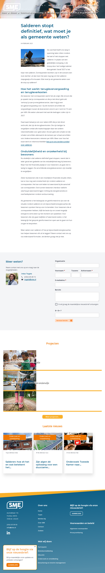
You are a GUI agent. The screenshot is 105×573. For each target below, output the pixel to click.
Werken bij (42, 519)
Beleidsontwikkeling (45, 551)
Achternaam (87, 271)
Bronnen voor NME (13, 403)
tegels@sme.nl (30, 279)
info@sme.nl (11, 528)
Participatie (42, 547)
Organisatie (60, 261)
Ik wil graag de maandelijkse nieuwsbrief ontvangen (78, 304)
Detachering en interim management (52, 563)
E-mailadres (60, 280)
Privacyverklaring (76, 533)
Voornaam (60, 271)
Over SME (41, 523)
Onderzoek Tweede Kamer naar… (77, 463)
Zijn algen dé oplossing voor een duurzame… (46, 464)
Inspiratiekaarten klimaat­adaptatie (21, 362)
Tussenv (74, 271)
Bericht (58, 290)
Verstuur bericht (62, 320)
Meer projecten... (52, 417)
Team (40, 515)
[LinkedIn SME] (9, 532)
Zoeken (40, 531)
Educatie (41, 555)
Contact (41, 527)
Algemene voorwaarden (79, 529)
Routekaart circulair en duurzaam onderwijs (26, 382)
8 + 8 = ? (58, 310)
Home (40, 511)
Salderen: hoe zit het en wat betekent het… (17, 464)
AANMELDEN (76, 513)
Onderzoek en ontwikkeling (48, 559)
